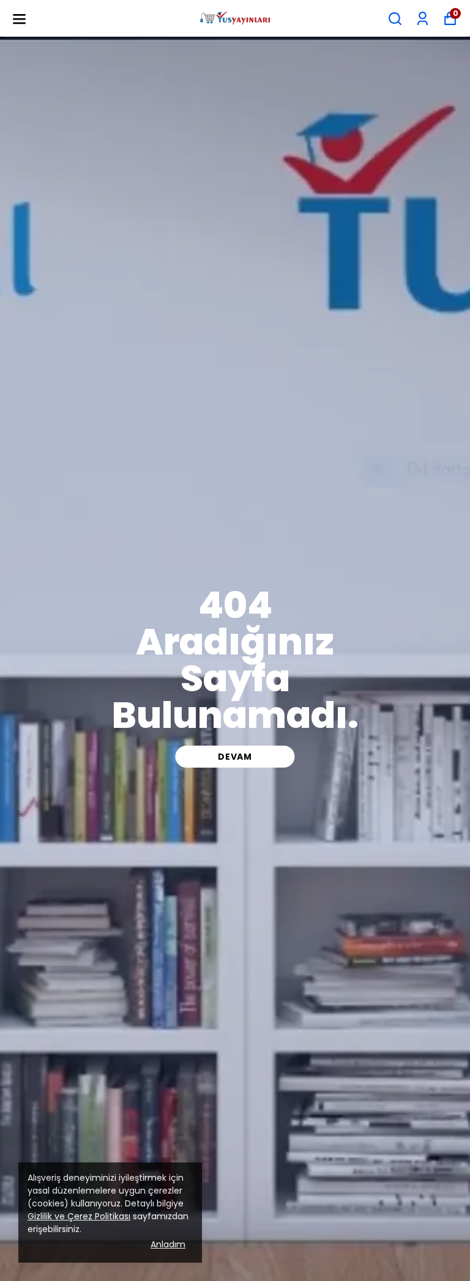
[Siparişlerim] (422, 18)
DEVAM (235, 757)
